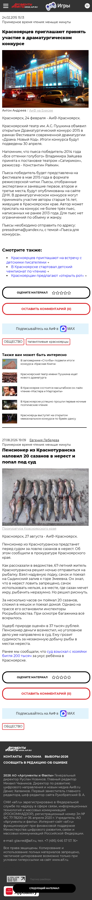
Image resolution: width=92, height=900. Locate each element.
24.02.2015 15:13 (13, 17)
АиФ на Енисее (41, 110)
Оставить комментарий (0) (46, 309)
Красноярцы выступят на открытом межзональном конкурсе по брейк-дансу (48, 417)
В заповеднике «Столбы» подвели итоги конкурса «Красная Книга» (47, 362)
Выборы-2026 (56, 756)
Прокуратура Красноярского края (29, 528)
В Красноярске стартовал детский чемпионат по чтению (39, 269)
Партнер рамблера (40, 879)
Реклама (33, 756)
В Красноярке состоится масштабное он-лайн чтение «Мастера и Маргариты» (52, 389)
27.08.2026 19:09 (14, 440)
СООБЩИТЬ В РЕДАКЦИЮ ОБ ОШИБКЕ (35, 762)
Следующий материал (44, 888)
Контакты (12, 756)
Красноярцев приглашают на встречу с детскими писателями (44, 260)
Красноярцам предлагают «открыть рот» (47, 276)
